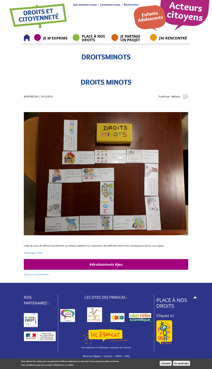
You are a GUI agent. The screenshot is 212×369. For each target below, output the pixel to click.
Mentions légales (92, 356)
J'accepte (165, 363)
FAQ (127, 356)
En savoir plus (181, 363)
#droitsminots (102, 264)
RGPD (119, 356)
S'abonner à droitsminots (36, 274)
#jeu (119, 264)
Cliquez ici (165, 315)
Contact (108, 356)
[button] (131, 4)
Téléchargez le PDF (33, 252)
